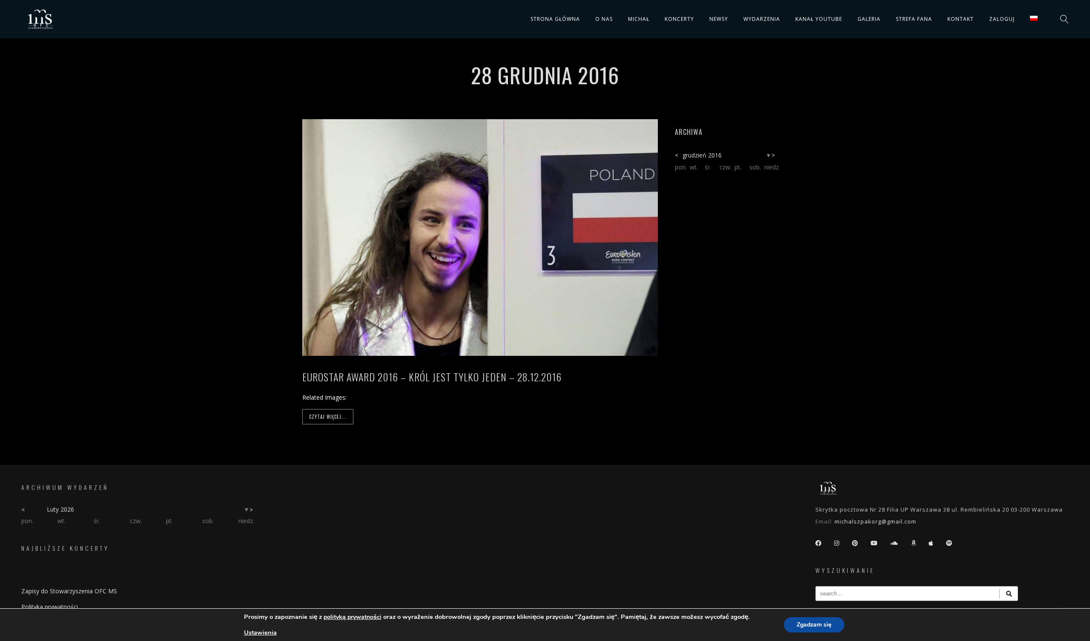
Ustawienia (260, 632)
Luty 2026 (60, 509)
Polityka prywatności (49, 607)
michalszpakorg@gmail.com (875, 521)
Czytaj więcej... (328, 416)
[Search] (1008, 593)
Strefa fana (914, 19)
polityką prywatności (353, 617)
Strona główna (555, 19)
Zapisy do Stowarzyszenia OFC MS (69, 591)
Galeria (869, 19)
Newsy (718, 19)
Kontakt (960, 19)
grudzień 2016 (702, 155)
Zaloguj (1002, 19)
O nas (604, 19)
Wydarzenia (761, 19)
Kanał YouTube (818, 19)
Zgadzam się (814, 625)
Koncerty (679, 19)
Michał (638, 19)
